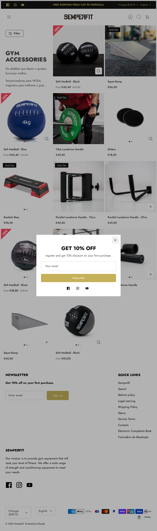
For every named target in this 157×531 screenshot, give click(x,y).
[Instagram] (77, 288)
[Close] (115, 240)
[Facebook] (68, 288)
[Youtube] (87, 288)
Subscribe (78, 278)
